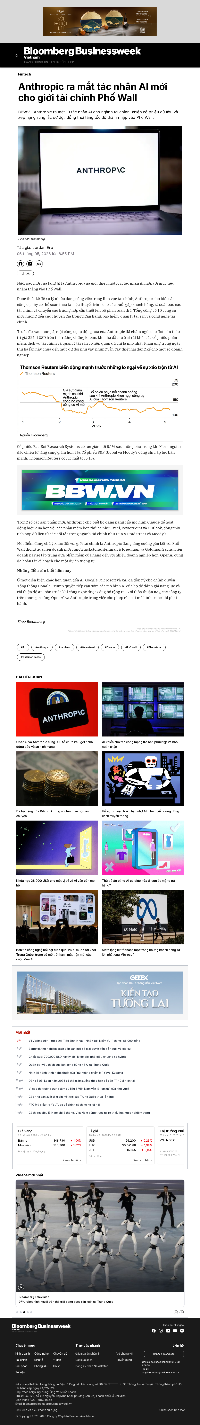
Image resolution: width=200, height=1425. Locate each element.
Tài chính (21, 1359)
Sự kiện (20, 1372)
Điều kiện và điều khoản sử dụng (36, 1410)
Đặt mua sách (84, 1359)
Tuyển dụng (124, 1359)
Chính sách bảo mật (172, 1410)
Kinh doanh (22, 1353)
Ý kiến (57, 1359)
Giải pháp (21, 1366)
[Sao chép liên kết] (39, 264)
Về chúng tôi (124, 1353)
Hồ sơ (56, 1366)
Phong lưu (40, 1366)
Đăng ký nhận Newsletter (91, 1366)
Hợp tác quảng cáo (164, 1353)
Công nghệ (41, 1353)
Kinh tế (38, 1359)
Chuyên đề (60, 1353)
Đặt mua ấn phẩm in (87, 1353)
